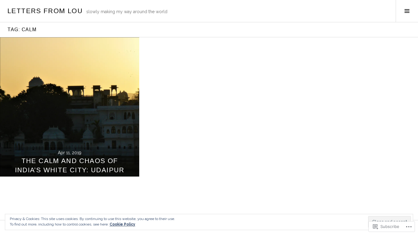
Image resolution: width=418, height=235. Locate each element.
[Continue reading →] (69, 107)
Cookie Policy (122, 224)
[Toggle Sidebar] (407, 11)
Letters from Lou (45, 11)
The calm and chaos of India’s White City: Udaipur (70, 165)
